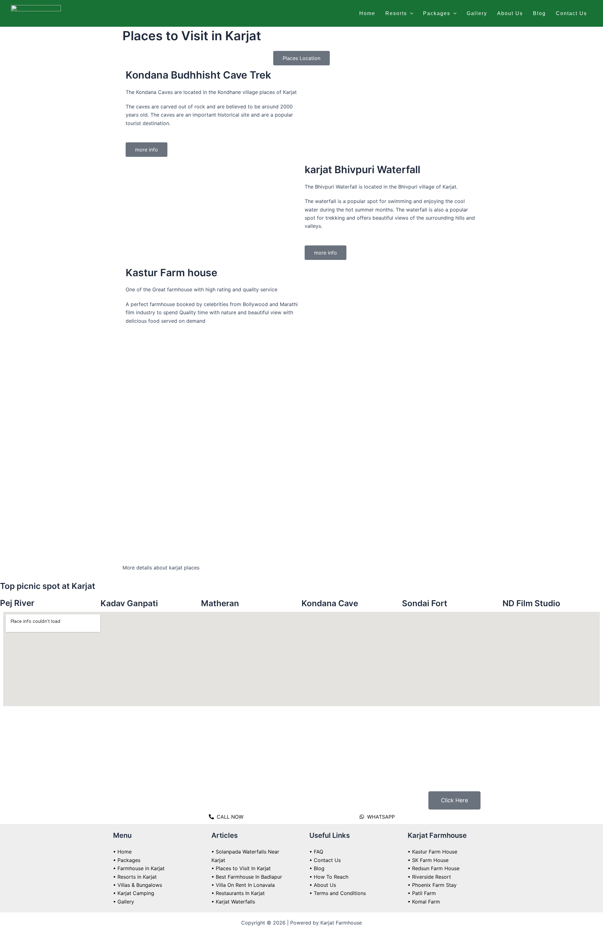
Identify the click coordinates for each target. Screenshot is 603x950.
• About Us (322, 885)
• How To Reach (328, 877)
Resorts (396, 13)
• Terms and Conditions (337, 893)
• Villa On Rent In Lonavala (243, 885)
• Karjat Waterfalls (233, 901)
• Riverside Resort (429, 877)
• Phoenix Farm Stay (432, 885)
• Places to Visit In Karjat (241, 868)
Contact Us (571, 13)
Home (367, 13)
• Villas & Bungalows (137, 885)
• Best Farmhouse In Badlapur (246, 877)
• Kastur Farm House (432, 851)
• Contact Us (325, 860)
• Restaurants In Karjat (238, 893)
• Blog (316, 868)
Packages (436, 13)
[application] (410, 13)
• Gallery (123, 901)
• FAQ (316, 851)
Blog (539, 13)
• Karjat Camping (133, 893)
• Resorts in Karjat (135, 877)
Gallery (477, 13)
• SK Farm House (428, 860)
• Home (122, 851)
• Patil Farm (422, 893)
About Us (510, 13)
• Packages (126, 860)
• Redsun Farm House (433, 868)
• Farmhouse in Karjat (139, 868)
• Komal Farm (424, 901)
